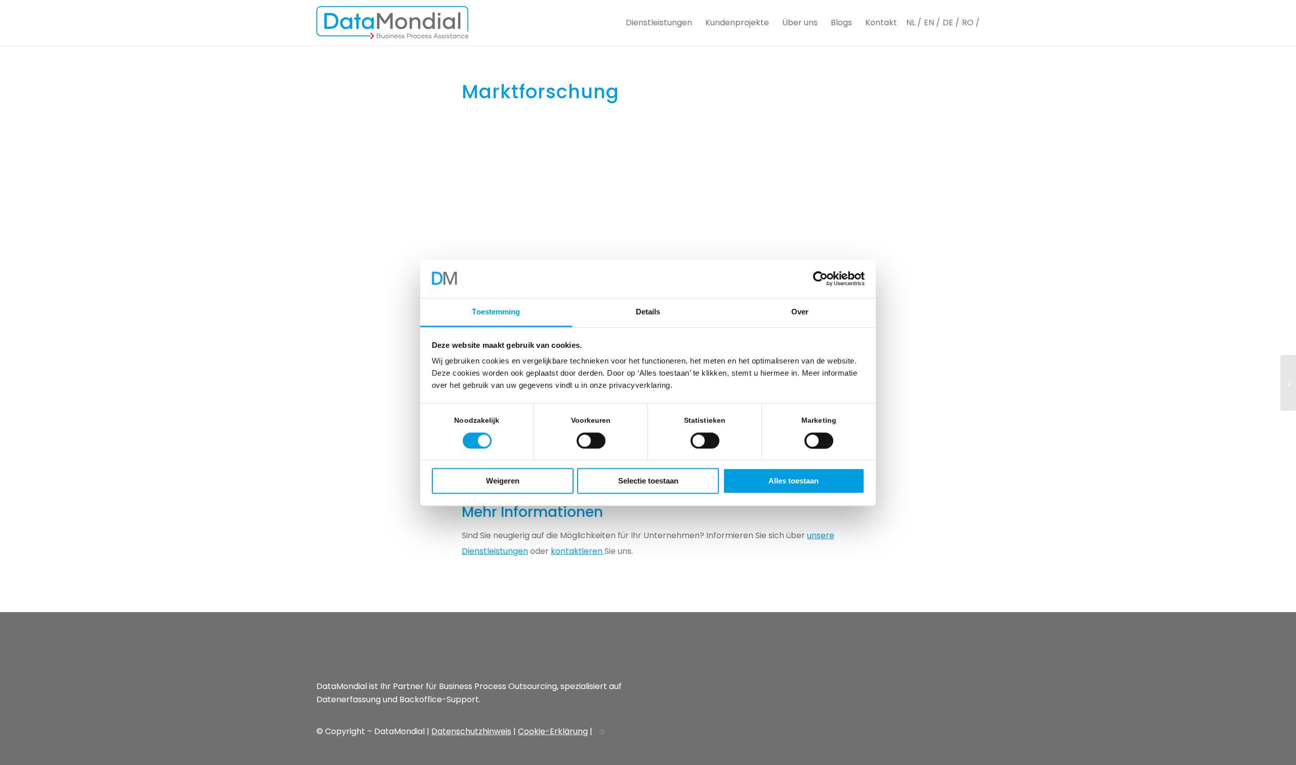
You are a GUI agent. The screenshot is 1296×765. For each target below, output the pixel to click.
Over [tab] (799, 312)
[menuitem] (659, 23)
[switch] (591, 440)
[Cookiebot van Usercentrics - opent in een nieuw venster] (820, 278)
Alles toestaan (793, 481)
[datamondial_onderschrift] (392, 22)
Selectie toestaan (648, 481)
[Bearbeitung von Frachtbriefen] (1288, 383)
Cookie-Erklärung (553, 731)
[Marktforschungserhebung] (648, 188)
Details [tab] (648, 312)
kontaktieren (577, 551)
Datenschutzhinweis (471, 731)
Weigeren (502, 481)
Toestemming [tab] (496, 312)
